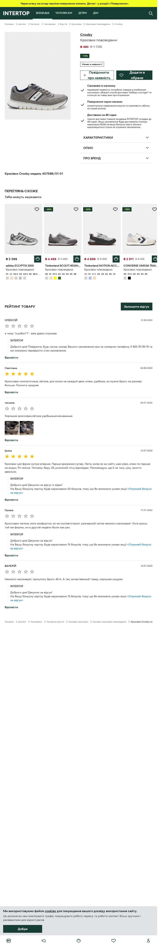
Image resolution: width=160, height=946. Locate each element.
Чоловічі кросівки (78, 621)
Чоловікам (50, 24)
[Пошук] (151, 13)
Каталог (35, 24)
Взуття (63, 24)
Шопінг (22, 24)
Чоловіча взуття (55, 621)
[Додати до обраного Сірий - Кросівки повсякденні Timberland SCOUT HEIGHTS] (75, 209)
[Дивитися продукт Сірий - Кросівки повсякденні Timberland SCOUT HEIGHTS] (61, 228)
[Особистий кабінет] (148, 941)
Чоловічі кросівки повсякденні (109, 621)
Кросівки (76, 24)
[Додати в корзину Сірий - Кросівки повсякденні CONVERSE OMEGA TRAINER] (152, 258)
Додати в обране (137, 75)
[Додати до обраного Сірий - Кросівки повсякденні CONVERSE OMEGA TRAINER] (152, 209)
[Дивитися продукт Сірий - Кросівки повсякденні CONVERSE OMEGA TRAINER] (138, 228)
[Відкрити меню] (43, 941)
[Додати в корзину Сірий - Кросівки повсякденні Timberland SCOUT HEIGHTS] (75, 258)
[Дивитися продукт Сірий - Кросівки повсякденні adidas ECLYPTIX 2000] (23, 228)
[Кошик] (79, 941)
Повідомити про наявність (99, 75)
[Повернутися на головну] (16, 13)
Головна (9, 24)
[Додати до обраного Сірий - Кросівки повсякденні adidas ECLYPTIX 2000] (36, 209)
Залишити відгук (136, 305)
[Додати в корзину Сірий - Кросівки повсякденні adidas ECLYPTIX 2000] (36, 258)
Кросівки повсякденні (98, 24)
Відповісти (11, 356)
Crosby (119, 24)
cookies (50, 911)
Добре (23, 928)
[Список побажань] (113, 941)
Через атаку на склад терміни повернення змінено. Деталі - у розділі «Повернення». (74, 3)
